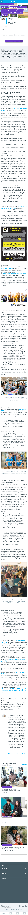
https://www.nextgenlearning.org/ (17, 753)
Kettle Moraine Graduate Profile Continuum (14, 273)
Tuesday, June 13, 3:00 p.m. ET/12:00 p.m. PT (14, 689)
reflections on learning (7, 268)
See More (24, 764)
